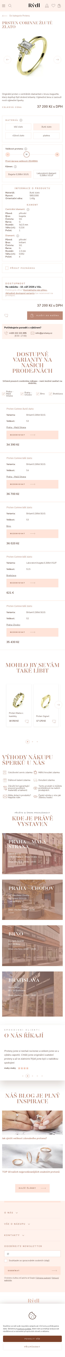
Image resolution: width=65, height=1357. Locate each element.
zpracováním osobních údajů (35, 1260)
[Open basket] (60, 6)
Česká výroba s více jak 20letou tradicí (49, 796)
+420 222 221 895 (18, 333)
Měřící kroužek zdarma (49, 772)
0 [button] (27, 741)
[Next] (57, 59)
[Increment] (57, 154)
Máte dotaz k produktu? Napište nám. (19, 796)
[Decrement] (7, 154)
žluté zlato (46, 126)
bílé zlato (18, 126)
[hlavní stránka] (34, 8)
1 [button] (32, 741)
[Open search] (10, 5)
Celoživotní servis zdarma (20, 772)
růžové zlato (18, 135)
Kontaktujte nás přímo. (35, 290)
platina (46, 135)
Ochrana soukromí (43, 1278)
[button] (58, 704)
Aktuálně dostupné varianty (20, 293)
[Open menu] (3, 6)
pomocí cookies (24, 1328)
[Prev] (7, 59)
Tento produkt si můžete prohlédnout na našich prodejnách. (50, 788)
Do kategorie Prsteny (20, 16)
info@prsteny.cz (43, 333)
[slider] (27, 154)
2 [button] (37, 741)
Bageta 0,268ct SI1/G (18, 174)
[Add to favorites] (27, 722)
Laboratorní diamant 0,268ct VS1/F (46, 174)
